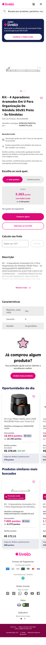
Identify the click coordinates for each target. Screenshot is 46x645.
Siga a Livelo (23, 589)
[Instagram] (8, 593)
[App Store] (21, 619)
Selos (23, 600)
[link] (8, 4)
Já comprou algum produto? (23, 357)
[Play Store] (25, 619)
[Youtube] (32, 593)
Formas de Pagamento (23, 561)
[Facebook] (38, 593)
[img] (25, 605)
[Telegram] (26, 593)
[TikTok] (14, 593)
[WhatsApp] (20, 593)
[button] (34, 4)
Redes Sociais (23, 586)
